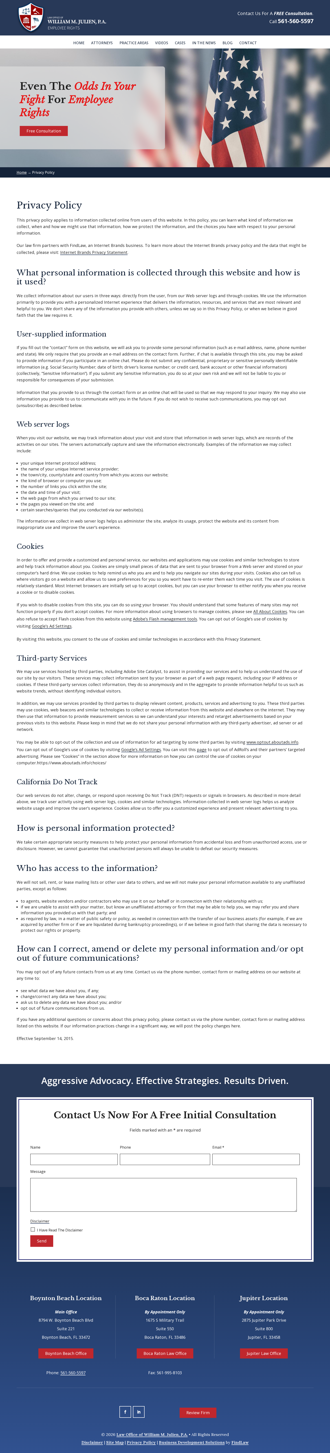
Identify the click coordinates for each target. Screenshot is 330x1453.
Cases (180, 42)
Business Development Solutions (192, 1442)
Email (218, 1147)
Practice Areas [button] (133, 42)
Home (78, 42)
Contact (248, 42)
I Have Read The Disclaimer (60, 1230)
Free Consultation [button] (43, 131)
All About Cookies (270, 611)
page (202, 749)
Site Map (115, 1442)
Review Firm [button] (198, 1412)
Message (38, 1171)
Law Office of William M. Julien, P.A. (152, 1434)
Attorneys (102, 42)
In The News (204, 42)
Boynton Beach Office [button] (66, 1353)
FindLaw (240, 1442)
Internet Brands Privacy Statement (94, 252)
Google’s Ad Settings (52, 626)
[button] (325, 1420)
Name (35, 1147)
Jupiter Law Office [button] (264, 1353)
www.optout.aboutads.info (272, 742)
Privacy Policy (141, 1442)
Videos (161, 42)
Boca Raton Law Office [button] (165, 1353)
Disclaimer (39, 1221)
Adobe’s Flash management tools (165, 619)
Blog (227, 42)
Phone (125, 1147)
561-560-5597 (295, 21)
